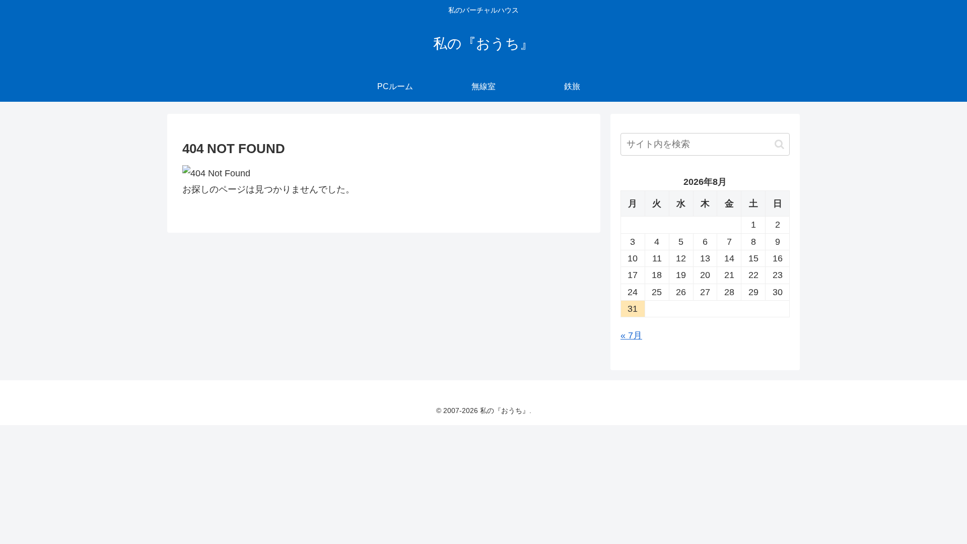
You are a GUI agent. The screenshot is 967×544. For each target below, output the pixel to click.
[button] (779, 144)
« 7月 (631, 335)
